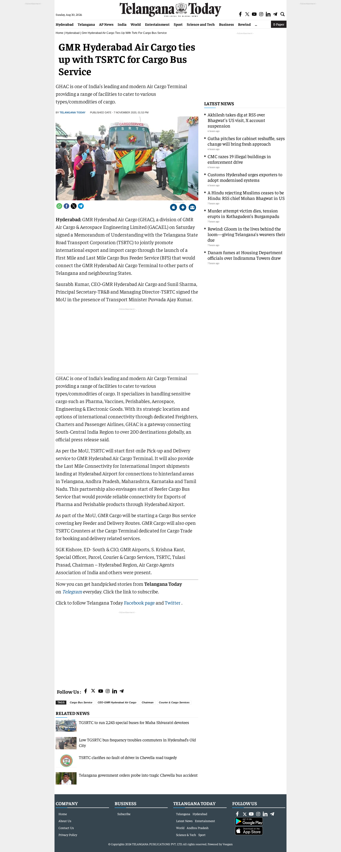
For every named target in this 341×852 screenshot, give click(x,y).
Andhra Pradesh (198, 828)
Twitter (173, 602)
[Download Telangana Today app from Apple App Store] (173, 208)
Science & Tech (186, 835)
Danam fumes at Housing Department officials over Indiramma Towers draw (245, 255)
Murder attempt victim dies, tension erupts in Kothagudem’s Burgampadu (243, 213)
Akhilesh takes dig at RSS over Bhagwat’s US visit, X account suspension (236, 120)
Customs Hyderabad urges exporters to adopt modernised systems (245, 177)
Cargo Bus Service (81, 702)
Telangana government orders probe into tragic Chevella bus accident (138, 775)
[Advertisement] (127, 647)
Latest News (219, 103)
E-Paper (278, 24)
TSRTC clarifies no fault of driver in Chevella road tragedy (128, 757)
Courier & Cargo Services (174, 702)
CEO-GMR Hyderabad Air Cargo (117, 702)
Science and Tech (201, 24)
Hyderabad (65, 24)
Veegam (228, 844)
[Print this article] (192, 208)
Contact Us (66, 828)
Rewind (244, 24)
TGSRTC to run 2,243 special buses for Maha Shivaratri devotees (134, 722)
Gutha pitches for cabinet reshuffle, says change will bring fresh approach (246, 141)
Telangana (86, 24)
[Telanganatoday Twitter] (93, 692)
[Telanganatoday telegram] (121, 691)
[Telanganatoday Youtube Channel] (100, 691)
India (122, 24)
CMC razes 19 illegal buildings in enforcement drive (239, 159)
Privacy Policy (67, 835)
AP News (106, 24)
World (136, 24)
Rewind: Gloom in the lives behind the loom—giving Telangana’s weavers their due (246, 234)
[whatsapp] (59, 206)
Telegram (72, 591)
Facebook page (139, 602)
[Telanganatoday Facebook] (85, 691)
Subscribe (123, 814)
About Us (64, 821)
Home (59, 33)
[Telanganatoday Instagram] (107, 691)
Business (226, 24)
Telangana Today (72, 112)
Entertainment (157, 24)
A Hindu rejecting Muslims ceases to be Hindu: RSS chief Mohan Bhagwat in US (246, 195)
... (256, 24)
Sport (178, 24)
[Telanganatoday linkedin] (114, 691)
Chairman (148, 702)
